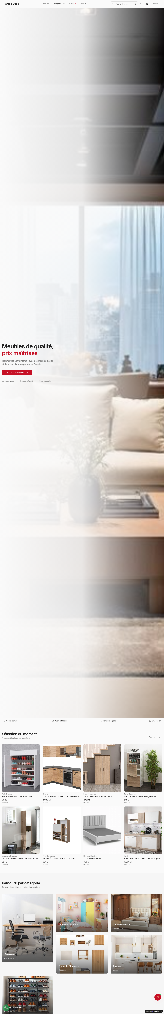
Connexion (156, 4)
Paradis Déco (11, 3)
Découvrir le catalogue (15, 372)
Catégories (57, 4)
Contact (83, 4)
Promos (72, 4)
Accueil (46, 4)
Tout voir (153, 737)
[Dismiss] (161, 1011)
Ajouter (23, 788)
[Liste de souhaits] (141, 3)
